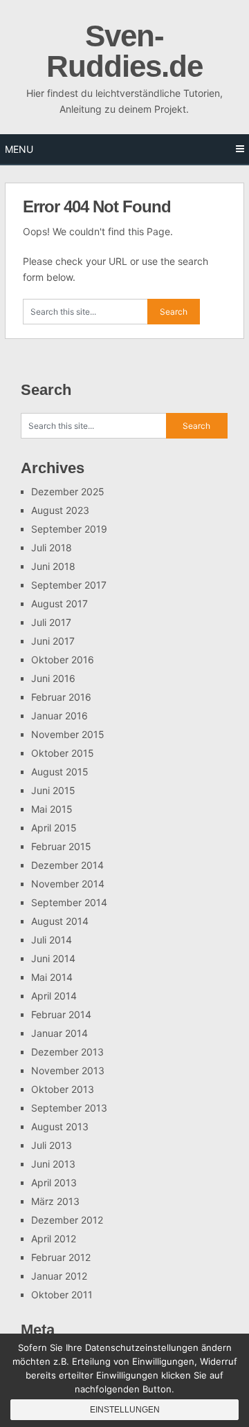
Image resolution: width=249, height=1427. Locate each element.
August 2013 (60, 1126)
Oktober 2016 (62, 659)
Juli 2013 (51, 1145)
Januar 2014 (59, 1033)
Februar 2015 (61, 846)
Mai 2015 (52, 809)
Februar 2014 (61, 1014)
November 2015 (67, 734)
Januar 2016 (59, 715)
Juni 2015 (53, 790)
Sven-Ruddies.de (124, 51)
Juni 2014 (53, 958)
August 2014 (60, 921)
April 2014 (54, 996)
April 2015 (54, 828)
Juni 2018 (53, 566)
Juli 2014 (51, 940)
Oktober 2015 (62, 753)
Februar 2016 (61, 697)
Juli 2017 (51, 622)
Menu (19, 149)
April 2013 (54, 1182)
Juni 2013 (53, 1164)
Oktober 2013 (62, 1089)
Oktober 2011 (62, 1294)
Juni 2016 (53, 678)
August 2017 (59, 603)
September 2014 (69, 902)
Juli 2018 (51, 547)
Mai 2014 (52, 977)
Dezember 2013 (67, 1052)
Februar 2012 (61, 1257)
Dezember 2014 (67, 865)
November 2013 (67, 1070)
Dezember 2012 (67, 1220)
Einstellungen (125, 1410)
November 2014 (67, 884)
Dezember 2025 (67, 491)
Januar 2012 (59, 1276)
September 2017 (69, 585)
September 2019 (69, 529)
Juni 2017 (53, 641)
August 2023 (60, 510)
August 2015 (60, 771)
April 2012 (53, 1238)
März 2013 (55, 1201)
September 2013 (69, 1108)
